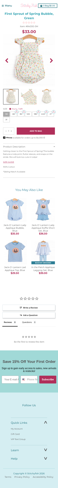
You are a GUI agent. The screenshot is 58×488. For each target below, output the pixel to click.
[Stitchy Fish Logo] (29, 6)
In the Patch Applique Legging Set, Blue (43, 268)
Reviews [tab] (8, 322)
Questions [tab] (27, 322)
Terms (8, 477)
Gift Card (15, 434)
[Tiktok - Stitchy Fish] (35, 411)
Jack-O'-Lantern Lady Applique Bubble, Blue (15, 228)
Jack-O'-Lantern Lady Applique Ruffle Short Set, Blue (43, 228)
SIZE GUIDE (8, 162)
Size (13, 109)
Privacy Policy (22, 477)
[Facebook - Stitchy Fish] (22, 411)
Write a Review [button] (30, 307)
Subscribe (48, 379)
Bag (49, 6)
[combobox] (23, 379)
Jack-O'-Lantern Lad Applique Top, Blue (15, 268)
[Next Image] (51, 60)
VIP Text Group (18, 439)
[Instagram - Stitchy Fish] (29, 411)
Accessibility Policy (43, 477)
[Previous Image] (6, 60)
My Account (17, 428)
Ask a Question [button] (30, 315)
